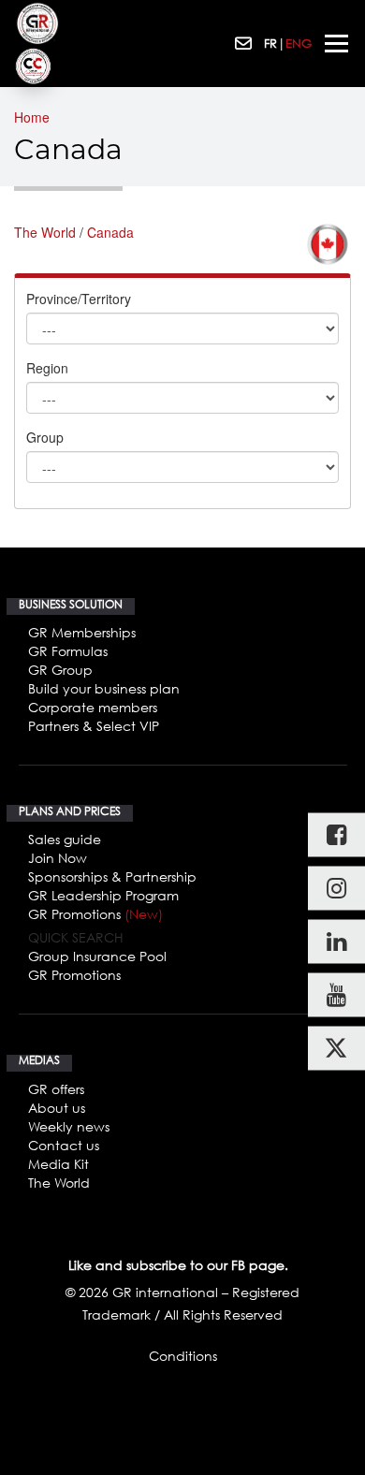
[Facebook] (336, 835)
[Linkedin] (336, 942)
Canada (110, 232)
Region (47, 367)
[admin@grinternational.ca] (245, 44)
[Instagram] (336, 889)
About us (56, 1108)
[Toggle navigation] (336, 43)
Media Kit (58, 1164)
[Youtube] (336, 995)
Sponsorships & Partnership (112, 876)
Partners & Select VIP (93, 726)
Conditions (183, 1356)
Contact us (63, 1145)
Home (32, 117)
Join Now (57, 858)
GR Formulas (68, 651)
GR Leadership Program (103, 895)
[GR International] (37, 23)
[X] (336, 1049)
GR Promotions (95, 914)
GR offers (56, 1089)
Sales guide (64, 839)
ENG (298, 43)
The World (45, 232)
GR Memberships (82, 632)
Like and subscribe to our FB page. (178, 1265)
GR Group (60, 670)
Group (45, 437)
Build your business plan (104, 688)
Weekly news (69, 1126)
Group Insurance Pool (97, 956)
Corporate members (92, 707)
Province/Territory (78, 298)
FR (270, 43)
